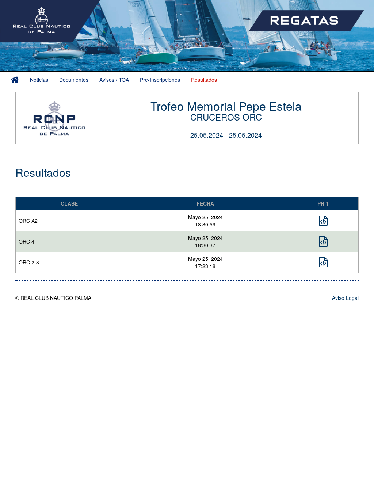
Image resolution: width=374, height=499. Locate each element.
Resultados (204, 79)
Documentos (73, 79)
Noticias (39, 79)
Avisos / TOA (114, 79)
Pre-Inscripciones (160, 79)
